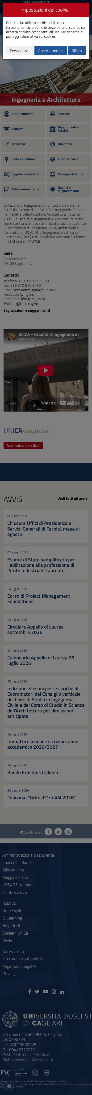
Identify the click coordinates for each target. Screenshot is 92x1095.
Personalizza (19, 50)
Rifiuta (77, 50)
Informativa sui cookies (38, 36)
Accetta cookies (50, 50)
